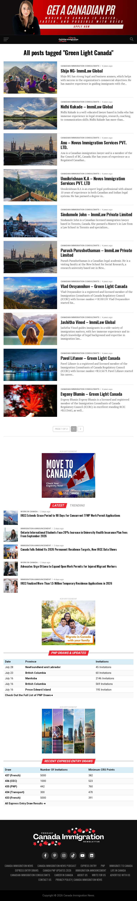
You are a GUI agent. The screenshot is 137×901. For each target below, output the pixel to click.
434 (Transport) (14, 792)
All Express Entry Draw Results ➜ (25, 803)
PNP (103, 866)
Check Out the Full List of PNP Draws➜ (29, 695)
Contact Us (44, 880)
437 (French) (13, 775)
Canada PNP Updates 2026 (57, 870)
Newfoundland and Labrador (43, 667)
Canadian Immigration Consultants (30, 875)
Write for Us (99, 875)
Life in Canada (118, 870)
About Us (82, 875)
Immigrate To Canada (121, 866)
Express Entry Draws (27, 870)
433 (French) (13, 797)
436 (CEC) (11, 781)
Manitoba (31, 678)
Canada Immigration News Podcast (56, 866)
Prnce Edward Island (38, 689)
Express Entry (89, 866)
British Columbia (35, 672)
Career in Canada (63, 875)
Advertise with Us (120, 875)
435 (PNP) (11, 786)
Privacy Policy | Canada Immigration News (79, 880)
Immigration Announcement (90, 870)
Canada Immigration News (19, 866)
